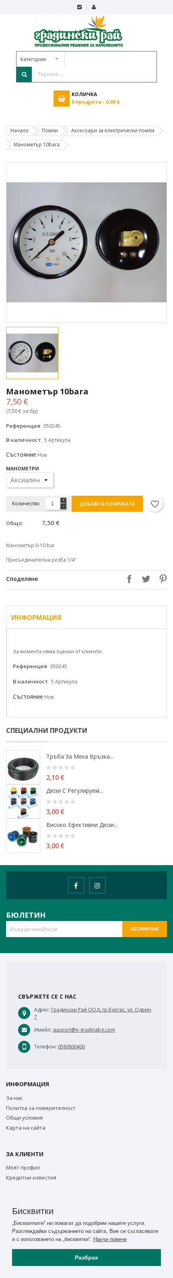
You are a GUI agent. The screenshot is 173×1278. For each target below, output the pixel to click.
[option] (45, 353)
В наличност (23, 439)
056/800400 (71, 1046)
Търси (24, 74)
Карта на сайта (25, 1127)
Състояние (21, 454)
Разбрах (86, 1257)
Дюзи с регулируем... (74, 790)
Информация (36, 617)
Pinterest (161, 579)
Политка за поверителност (41, 1108)
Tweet (144, 579)
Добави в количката (107, 504)
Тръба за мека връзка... (79, 756)
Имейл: (42, 1029)
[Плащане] (79, 7)
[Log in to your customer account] (93, 7)
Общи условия (24, 1117)
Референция (23, 425)
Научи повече (110, 1239)
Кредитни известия (31, 1177)
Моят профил (23, 1167)
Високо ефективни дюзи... (81, 825)
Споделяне (127, 579)
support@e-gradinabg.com (84, 1029)
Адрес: (42, 1009)
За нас (14, 1098)
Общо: (14, 523)
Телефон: (45, 1046)
